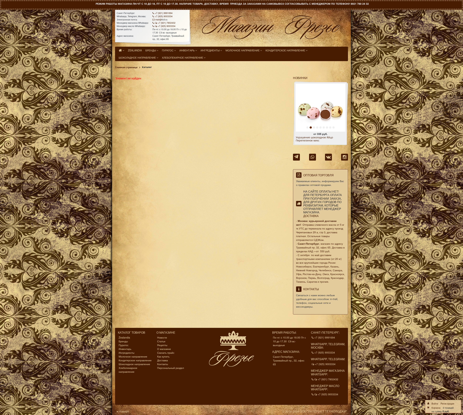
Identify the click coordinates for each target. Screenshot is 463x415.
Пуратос (123, 345)
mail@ (158, 19)
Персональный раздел (170, 368)
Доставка (311, 216)
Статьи (161, 341)
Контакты (162, 364)
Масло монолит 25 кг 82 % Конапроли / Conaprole (320, 139)
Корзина (436, 407)
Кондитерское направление (135, 360)
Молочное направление (133, 356)
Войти (435, 403)
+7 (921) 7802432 (166, 22)
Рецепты (162, 345)
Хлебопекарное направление (128, 369)
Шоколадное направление (134, 364)
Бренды (123, 341)
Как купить (163, 356)
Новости (162, 337)
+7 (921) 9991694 (164, 12)
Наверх (123, 411)
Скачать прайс (165, 352)
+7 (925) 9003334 (164, 16)
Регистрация (447, 403)
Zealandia (124, 337)
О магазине (164, 349)
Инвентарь (125, 349)
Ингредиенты (126, 352)
